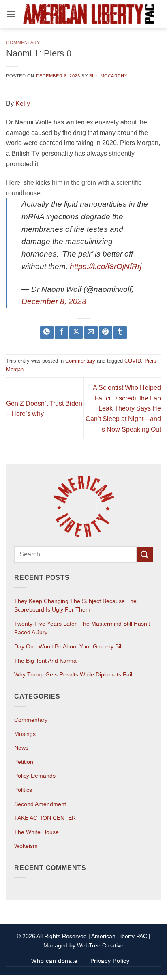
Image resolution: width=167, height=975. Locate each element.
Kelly (22, 103)
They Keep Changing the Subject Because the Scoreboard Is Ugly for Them (75, 605)
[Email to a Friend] (91, 332)
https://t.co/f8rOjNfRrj (105, 266)
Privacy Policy (110, 961)
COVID (132, 361)
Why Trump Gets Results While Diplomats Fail (73, 674)
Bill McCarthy (108, 75)
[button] (11, 14)
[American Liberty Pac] (88, 14)
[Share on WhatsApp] (47, 332)
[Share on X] (76, 332)
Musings (25, 734)
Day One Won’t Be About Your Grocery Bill (68, 646)
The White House (36, 832)
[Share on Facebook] (61, 332)
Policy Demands (35, 775)
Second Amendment (40, 804)
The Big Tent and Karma (45, 660)
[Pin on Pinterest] (105, 332)
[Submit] (145, 554)
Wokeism (26, 845)
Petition (23, 762)
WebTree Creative (100, 945)
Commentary (23, 42)
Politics (23, 790)
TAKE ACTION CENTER (45, 818)
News (21, 747)
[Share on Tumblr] (120, 332)
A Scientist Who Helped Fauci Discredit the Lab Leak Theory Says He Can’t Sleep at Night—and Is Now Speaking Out (123, 408)
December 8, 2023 (53, 301)
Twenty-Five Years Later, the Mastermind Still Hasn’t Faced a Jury (82, 628)
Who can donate (54, 961)
